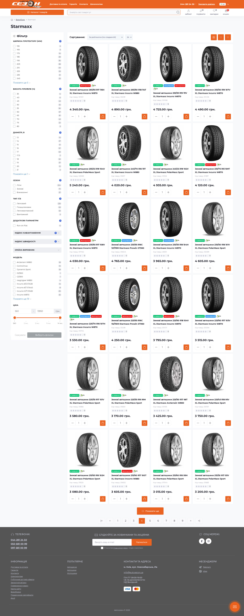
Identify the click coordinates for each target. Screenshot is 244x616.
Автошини (71, 570)
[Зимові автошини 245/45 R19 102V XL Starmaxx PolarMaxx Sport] (171, 143)
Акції (13, 598)
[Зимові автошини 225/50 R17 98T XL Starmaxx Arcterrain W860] (171, 374)
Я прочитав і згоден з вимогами (123, 548)
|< (102, 520)
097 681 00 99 (19, 548)
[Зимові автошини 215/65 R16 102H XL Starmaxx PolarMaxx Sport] (87, 450)
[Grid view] (214, 37)
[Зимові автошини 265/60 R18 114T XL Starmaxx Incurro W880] (129, 64)
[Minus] (72, 116)
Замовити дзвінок (206, 4)
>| (199, 520)
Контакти (83, 4)
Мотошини (72, 573)
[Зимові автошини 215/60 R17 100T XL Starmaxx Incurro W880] (129, 450)
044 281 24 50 (19, 540)
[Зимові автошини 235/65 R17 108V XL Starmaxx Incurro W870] (87, 219)
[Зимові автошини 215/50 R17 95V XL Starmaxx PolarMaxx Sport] (213, 450)
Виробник (20, 20)
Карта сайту (16, 589)
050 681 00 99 (19, 544)
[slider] (14, 317)
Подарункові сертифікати (22, 595)
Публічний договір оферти (22, 579)
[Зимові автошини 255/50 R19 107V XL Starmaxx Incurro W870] (213, 64)
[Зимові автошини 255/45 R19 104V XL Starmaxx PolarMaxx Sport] (87, 143)
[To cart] (102, 116)
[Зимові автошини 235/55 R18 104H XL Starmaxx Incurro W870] (171, 219)
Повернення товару (19, 586)
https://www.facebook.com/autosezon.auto (202, 541)
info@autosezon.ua (133, 572)
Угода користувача (120, 548)
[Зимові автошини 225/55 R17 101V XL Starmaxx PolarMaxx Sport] (87, 374)
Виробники (16, 592)
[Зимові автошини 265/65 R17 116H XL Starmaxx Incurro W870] (87, 64)
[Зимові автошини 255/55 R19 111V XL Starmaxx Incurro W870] (171, 64)
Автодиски (72, 567)
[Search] (178, 12)
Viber (205, 571)
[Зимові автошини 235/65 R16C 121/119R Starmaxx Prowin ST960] (129, 219)
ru (228, 4)
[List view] (221, 37)
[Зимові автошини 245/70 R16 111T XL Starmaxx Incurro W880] (129, 143)
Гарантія (73, 4)
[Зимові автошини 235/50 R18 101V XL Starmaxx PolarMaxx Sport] (213, 219)
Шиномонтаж (96, 4)
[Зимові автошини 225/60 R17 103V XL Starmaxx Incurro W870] (213, 295)
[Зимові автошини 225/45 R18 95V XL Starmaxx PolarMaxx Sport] (213, 374)
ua (223, 4)
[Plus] (85, 116)
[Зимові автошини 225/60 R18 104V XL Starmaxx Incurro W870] (171, 295)
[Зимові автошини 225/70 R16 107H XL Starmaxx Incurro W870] (87, 295)
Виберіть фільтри (44, 335)
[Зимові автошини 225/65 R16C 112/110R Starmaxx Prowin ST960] (129, 295)
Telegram (207, 567)
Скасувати (20, 335)
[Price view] (228, 37)
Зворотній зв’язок (18, 583)
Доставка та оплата (58, 4)
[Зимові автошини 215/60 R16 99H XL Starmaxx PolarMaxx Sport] (171, 450)
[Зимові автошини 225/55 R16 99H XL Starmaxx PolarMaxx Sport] (129, 374)
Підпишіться (141, 542)
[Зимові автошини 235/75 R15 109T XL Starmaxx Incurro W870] (213, 143)
